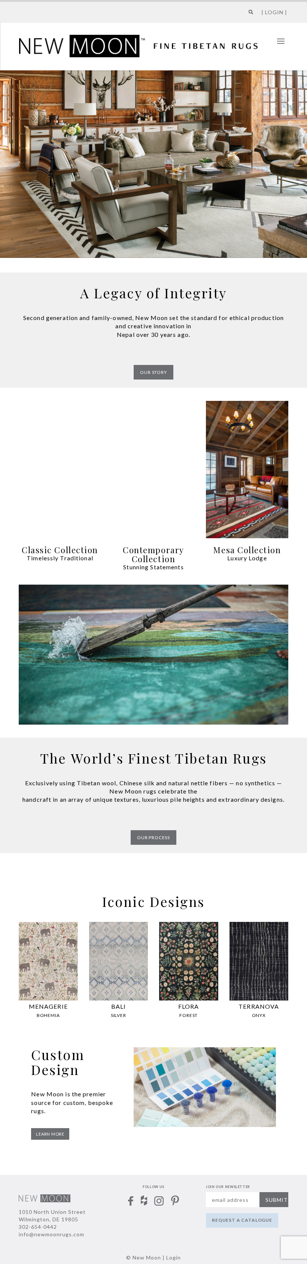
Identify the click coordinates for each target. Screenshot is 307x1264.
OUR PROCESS (153, 837)
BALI (118, 1006)
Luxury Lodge (247, 557)
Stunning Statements (153, 566)
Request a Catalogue (242, 1220)
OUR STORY (153, 372)
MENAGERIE (48, 1006)
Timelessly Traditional (60, 557)
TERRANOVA (258, 1006)
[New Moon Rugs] (138, 45)
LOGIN (274, 12)
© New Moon (143, 1257)
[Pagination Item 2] (290, 102)
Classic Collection (60, 549)
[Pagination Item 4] (290, 123)
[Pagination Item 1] (290, 92)
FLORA (188, 1006)
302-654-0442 (38, 1227)
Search (249, 15)
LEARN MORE (50, 1133)
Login (173, 1257)
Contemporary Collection (153, 554)
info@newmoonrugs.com (51, 1234)
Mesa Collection (247, 549)
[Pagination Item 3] (290, 112)
